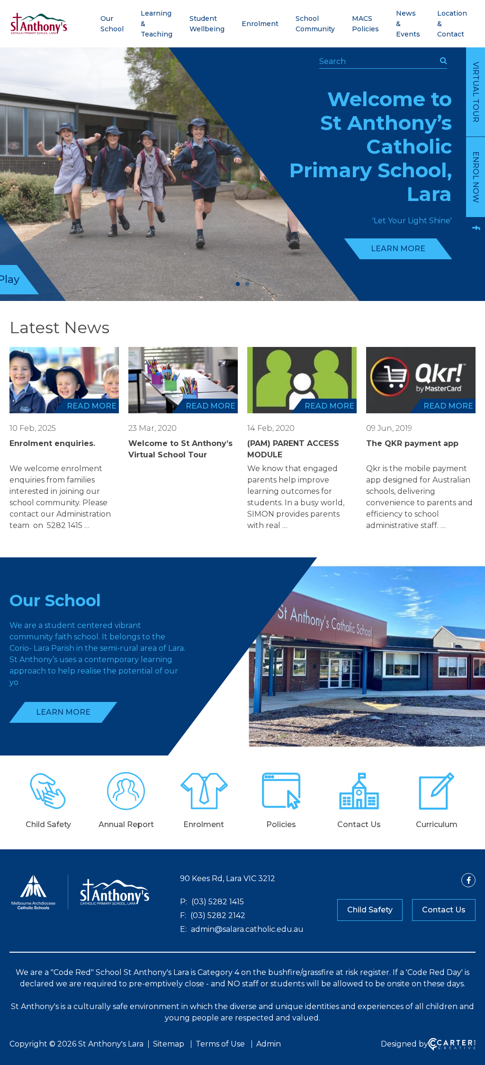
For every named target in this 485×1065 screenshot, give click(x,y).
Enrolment (260, 23)
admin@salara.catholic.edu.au (246, 929)
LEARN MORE (398, 248)
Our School (112, 23)
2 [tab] (247, 284)
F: (183, 915)
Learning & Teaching (156, 23)
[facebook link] (475, 227)
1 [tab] (237, 284)
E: (183, 929)
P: (183, 901)
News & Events (408, 23)
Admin (268, 1043)
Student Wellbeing (207, 23)
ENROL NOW (475, 177)
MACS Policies (365, 23)
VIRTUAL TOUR (475, 92)
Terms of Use (220, 1043)
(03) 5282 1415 (216, 901)
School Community (315, 23)
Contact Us (444, 909)
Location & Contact (452, 23)
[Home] (80, 908)
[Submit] (443, 60)
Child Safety (370, 909)
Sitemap (168, 1043)
